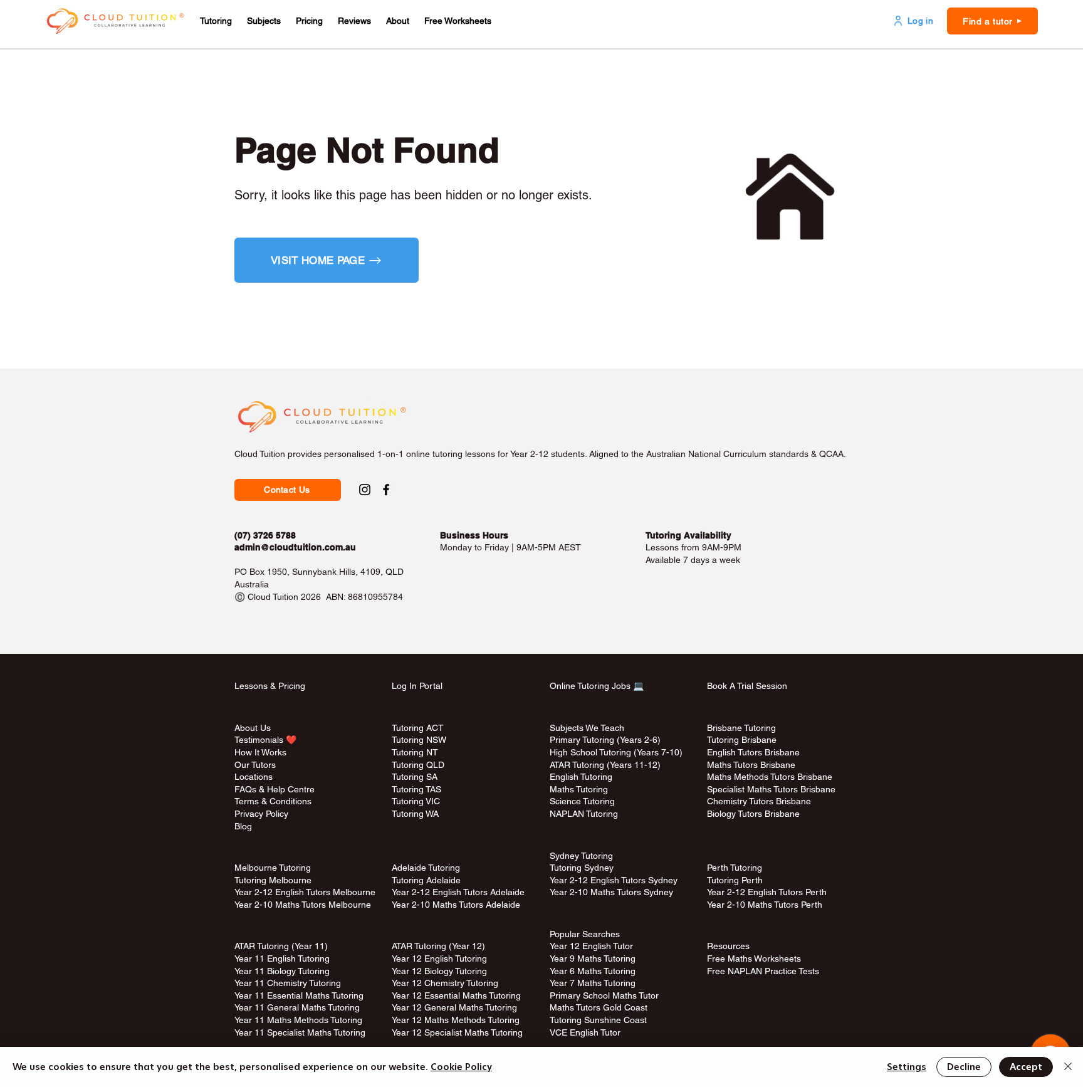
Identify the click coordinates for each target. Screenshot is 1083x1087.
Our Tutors (255, 765)
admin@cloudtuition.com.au (295, 547)
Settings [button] (906, 1067)
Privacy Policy (261, 814)
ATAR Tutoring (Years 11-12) (605, 765)
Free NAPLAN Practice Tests (763, 971)
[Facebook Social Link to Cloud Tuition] (386, 489)
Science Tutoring (582, 801)
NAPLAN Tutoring (584, 814)
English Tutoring (581, 777)
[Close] (1067, 1067)
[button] (216, 20)
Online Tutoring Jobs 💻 (597, 686)
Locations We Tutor (429, 826)
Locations (253, 777)
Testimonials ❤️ (265, 740)
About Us (252, 728)
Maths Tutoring (579, 789)
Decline (964, 1067)
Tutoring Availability (688, 535)
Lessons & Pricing (269, 686)
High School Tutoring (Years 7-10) (616, 752)
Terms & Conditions (272, 801)
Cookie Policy (461, 1067)
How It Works (260, 752)
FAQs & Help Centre (274, 789)
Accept (1026, 1067)
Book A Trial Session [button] (747, 686)
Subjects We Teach (587, 728)
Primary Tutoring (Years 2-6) (605, 740)
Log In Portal (417, 686)
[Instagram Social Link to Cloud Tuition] (364, 489)
